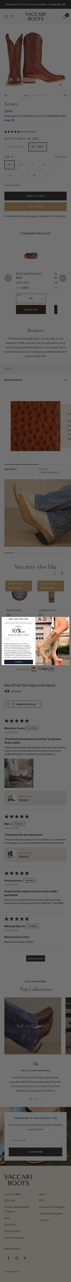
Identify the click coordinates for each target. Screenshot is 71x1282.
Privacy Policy (22, 657)
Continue (18, 662)
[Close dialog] (67, 619)
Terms (30, 657)
